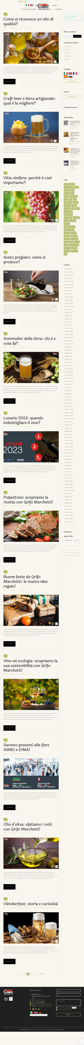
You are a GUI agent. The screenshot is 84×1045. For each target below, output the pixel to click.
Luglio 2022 (68, 350)
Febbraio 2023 (69, 328)
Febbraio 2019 (69, 478)
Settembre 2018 (69, 490)
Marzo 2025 (68, 278)
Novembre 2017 (69, 522)
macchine (67, 224)
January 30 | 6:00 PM (25, 426)
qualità (66, 242)
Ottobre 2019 (68, 453)
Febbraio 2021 (69, 403)
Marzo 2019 (68, 475)
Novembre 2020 (69, 412)
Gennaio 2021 (68, 406)
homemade (54, 907)
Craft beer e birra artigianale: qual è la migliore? (29, 101)
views (72, 129)
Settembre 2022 (69, 344)
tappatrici (74, 248)
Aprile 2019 (68, 472)
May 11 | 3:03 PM (23, 27)
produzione (75, 239)
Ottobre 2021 (68, 378)
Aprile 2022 (68, 359)
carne (66, 199)
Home (37, 5)
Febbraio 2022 (69, 366)
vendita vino (74, 251)
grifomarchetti (68, 217)
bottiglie (66, 196)
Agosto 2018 (68, 493)
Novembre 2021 (69, 375)
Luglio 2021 (68, 387)
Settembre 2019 (69, 456)
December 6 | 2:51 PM (24, 590)
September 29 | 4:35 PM (25, 907)
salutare (77, 242)
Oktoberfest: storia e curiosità (30, 904)
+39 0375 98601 (39, 1000)
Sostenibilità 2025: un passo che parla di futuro (75, 122)
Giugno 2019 (68, 465)
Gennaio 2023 (69, 331)
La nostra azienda (29, 9)
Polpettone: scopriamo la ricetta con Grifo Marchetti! (28, 499)
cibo (75, 199)
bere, (35, 907)
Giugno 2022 (68, 353)
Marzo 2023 (68, 325)
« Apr (65, 561)
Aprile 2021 (68, 397)
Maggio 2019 (68, 469)
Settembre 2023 (69, 306)
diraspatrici (67, 205)
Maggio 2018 (68, 503)
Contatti (59, 9)
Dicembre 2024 (69, 281)
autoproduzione (68, 187)
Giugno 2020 (68, 428)
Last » (42, 974)
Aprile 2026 (68, 269)
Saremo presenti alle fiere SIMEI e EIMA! (26, 747)
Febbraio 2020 (69, 440)
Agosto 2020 (68, 422)
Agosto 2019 (68, 459)
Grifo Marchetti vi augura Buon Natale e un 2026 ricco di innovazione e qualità (75, 136)
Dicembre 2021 (69, 372)
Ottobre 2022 (68, 341)
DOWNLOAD (72, 81)
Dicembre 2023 (69, 303)
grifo (78, 208)
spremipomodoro (73, 245)
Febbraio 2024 (69, 297)
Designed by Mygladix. (47, 1029)
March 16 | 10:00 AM (24, 186)
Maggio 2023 (68, 319)
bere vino (67, 193)
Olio (66, 59)
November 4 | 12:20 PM (25, 753)
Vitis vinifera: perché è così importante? (27, 180)
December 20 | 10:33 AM (25, 506)
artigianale (71, 184)
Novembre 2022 (69, 337)
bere (72, 190)
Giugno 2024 (68, 291)
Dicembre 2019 (69, 447)
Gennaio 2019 (68, 481)
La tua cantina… (45, 9)
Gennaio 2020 (69, 444)
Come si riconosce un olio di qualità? (28, 21)
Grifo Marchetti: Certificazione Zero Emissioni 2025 (75, 162)
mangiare (67, 233)
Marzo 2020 (68, 437)
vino (66, 254)
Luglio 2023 (68, 312)
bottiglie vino (74, 196)
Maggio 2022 (68, 356)
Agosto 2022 (68, 347)
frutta (73, 208)
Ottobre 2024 (68, 288)
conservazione (68, 202)
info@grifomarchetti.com (44, 1004)
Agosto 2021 (68, 384)
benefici (76, 187)
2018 (66, 184)
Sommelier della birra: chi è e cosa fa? (29, 341)
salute (66, 245)
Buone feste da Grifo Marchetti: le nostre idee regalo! (25, 581)
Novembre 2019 (69, 450)
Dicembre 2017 (69, 518)
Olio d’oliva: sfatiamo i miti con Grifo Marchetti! (27, 826)
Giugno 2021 (68, 391)
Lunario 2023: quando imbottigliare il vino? (23, 420)
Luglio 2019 (68, 462)
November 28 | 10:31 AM (25, 674)
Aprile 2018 (68, 506)
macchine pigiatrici (69, 230)
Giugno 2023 (68, 316)
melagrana (67, 236)
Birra (66, 53)
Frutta (67, 50)
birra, (37, 907)
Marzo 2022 (68, 362)
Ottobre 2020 (68, 415)
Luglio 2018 (68, 497)
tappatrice (67, 248)
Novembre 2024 (69, 284)
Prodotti (46, 5)
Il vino (66, 220)
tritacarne (67, 251)
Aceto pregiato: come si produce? (24, 259)
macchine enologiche (69, 227)
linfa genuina (72, 220)
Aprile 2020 (68, 434)
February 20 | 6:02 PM (25, 265)
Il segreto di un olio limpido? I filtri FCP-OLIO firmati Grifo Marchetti (75, 151)
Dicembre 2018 (69, 484)
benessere (67, 190)
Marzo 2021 (68, 400)
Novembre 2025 (69, 275)
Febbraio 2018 (69, 512)
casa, (44, 907)
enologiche (67, 208)
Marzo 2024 (68, 294)
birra (72, 193)
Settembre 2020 (69, 419)
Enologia (67, 46)
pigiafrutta (74, 236)
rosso (71, 242)
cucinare (76, 202)
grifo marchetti (68, 214)
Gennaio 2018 (68, 515)
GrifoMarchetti (13, 27)
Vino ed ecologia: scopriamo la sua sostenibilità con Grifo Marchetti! (30, 665)
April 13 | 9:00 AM (24, 107)
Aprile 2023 (68, 322)
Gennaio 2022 (69, 369)
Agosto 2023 (68, 309)
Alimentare (68, 56)
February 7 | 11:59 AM (24, 347)
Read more (9, 81)
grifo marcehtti (68, 211)
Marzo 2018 (68, 509)
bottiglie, (40, 907)
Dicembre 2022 (69, 334)
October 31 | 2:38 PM (24, 833)
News (55, 5)
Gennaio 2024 (69, 300)
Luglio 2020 (68, 425)
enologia (74, 205)
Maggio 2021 (68, 394)
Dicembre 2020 (69, 409)
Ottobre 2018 (68, 487)
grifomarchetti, (48, 907)
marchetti (73, 233)
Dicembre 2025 (69, 272)
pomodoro (67, 239)
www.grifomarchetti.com (45, 1006)
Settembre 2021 (69, 381)
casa (70, 199)
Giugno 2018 (68, 500)
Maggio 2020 (68, 431)
